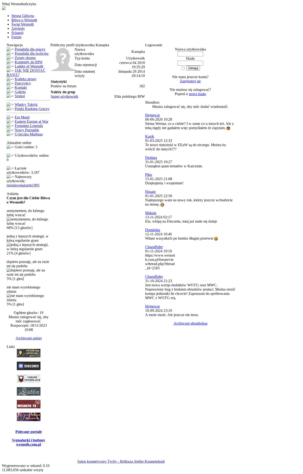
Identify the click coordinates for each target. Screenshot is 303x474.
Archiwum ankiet (29, 338)
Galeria (20, 92)
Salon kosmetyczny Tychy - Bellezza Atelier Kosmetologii (121, 461)
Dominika (152, 230)
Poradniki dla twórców (32, 53)
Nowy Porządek (27, 130)
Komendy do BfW (29, 62)
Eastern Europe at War (31, 121)
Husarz (150, 192)
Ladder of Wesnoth (29, 66)
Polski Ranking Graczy (32, 109)
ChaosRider (154, 247)
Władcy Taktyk (26, 104)
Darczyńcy (23, 83)
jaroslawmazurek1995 (23, 185)
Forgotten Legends (29, 126)
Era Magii (22, 117)
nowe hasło (197, 94)
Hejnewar (152, 115)
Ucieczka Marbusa (29, 134)
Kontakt (21, 87)
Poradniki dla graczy (30, 49)
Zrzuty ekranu (25, 58)
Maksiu (150, 213)
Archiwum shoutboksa (190, 323)
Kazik (149, 136)
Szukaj (20, 96)
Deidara (151, 158)
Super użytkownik (64, 96)
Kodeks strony (25, 79)
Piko (148, 175)
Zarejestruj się (190, 81)
